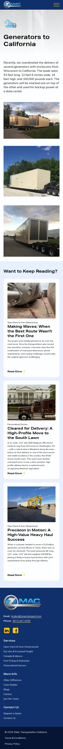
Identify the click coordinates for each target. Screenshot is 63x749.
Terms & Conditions (15, 737)
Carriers (8, 694)
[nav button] (56, 4)
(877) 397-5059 (21, 620)
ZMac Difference (13, 680)
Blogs (7, 689)
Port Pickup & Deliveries (16, 660)
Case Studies (10, 684)
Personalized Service (15, 665)
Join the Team (11, 698)
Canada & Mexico (13, 656)
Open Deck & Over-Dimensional (21, 646)
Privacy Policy (12, 743)
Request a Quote (12, 713)
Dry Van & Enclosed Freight (18, 651)
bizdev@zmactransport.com (26, 616)
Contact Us (10, 718)
